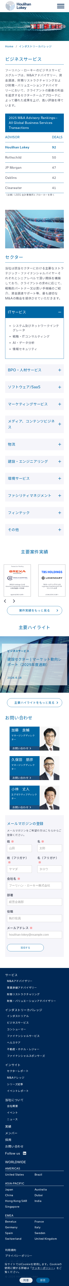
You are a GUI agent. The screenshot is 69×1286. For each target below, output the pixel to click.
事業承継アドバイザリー (22, 987)
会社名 (11, 878)
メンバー (11, 1133)
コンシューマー (16, 1029)
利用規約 (10, 1250)
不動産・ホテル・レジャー (23, 1049)
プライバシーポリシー (18, 1255)
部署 (10, 895)
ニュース (12, 1119)
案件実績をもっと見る (34, 610)
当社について (14, 1100)
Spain (9, 1233)
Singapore (12, 1206)
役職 (10, 911)
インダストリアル (18, 1016)
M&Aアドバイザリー (20, 981)
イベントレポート (18, 1090)
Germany (11, 1227)
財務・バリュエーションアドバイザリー (31, 1000)
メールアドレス (18, 928)
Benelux (10, 1221)
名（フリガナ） (48, 858)
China (9, 1195)
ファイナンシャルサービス (23, 1036)
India (38, 1201)
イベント (12, 1112)
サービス (11, 975)
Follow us (14, 1153)
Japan (9, 1189)
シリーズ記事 (15, 1084)
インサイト (13, 1065)
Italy (38, 1227)
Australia (41, 1189)
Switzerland (13, 1238)
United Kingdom (46, 1238)
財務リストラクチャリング (23, 994)
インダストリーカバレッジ (23, 1010)
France (39, 1221)
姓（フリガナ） (18, 858)
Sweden (40, 1233)
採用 (8, 1139)
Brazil (39, 1174)
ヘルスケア (14, 1042)
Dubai (39, 1195)
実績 (8, 1126)
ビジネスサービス (18, 1022)
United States (14, 1174)
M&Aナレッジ (15, 1077)
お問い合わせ (14, 1146)
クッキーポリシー (43, 1268)
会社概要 (12, 1106)
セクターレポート (18, 1071)
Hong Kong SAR (16, 1201)
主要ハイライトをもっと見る (34, 702)
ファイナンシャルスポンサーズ (26, 1055)
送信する (25, 947)
